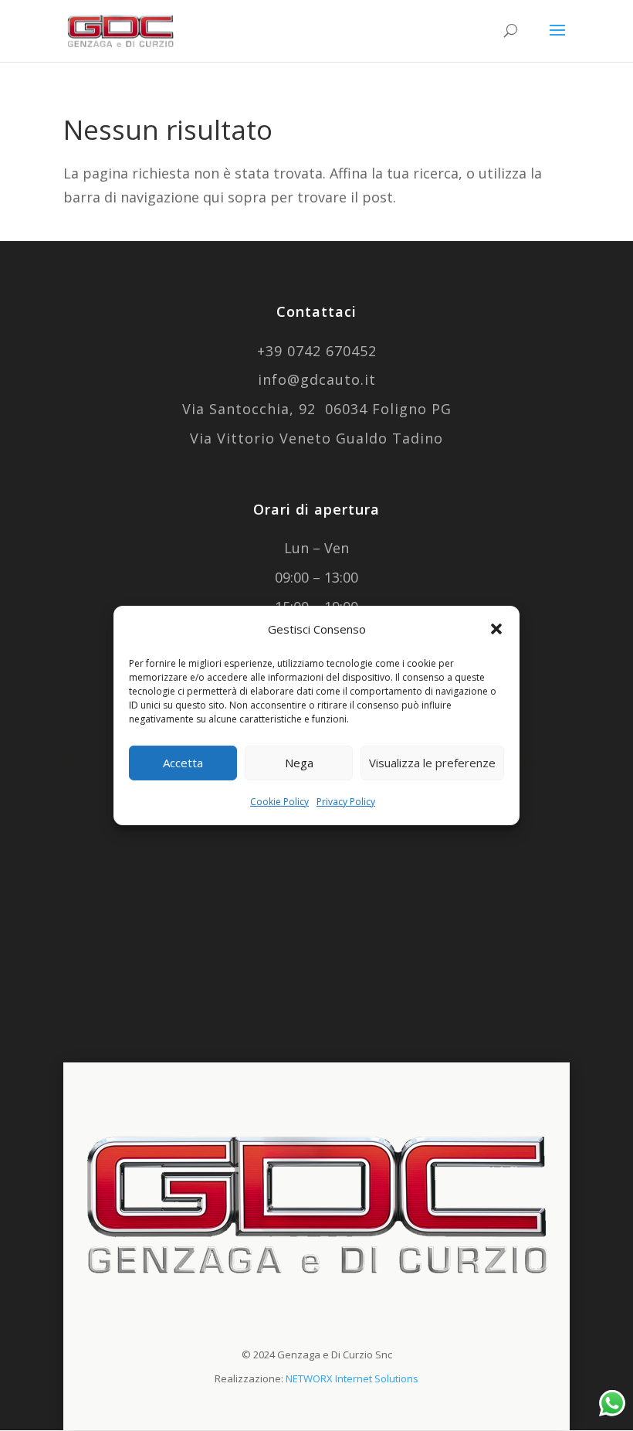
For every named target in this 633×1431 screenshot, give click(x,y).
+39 (317, 351)
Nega (299, 762)
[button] (496, 629)
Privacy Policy (345, 801)
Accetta (183, 762)
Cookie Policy (279, 801)
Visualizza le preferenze (432, 762)
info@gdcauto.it (317, 379)
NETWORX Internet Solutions (352, 1378)
